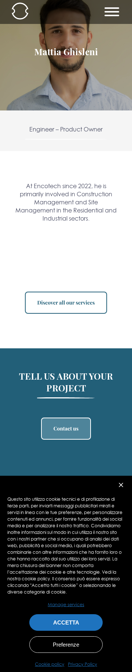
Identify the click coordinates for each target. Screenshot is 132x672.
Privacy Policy (82, 664)
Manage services (66, 604)
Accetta (66, 622)
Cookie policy (49, 664)
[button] (121, 485)
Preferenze (66, 644)
